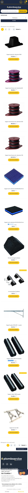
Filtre (14, 20)
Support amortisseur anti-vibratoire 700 (14, 155)
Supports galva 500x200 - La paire (14, 325)
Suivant (18, 29)
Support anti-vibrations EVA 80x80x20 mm (14, 188)
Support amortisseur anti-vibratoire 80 (14, 88)
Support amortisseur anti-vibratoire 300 (14, 121)
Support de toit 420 (14, 427)
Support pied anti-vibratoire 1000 (14, 54)
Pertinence (19, 18)
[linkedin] (11, 464)
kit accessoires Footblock (14, 291)
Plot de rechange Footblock (14, 258)
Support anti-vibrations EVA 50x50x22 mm (14, 222)
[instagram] (7, 464)
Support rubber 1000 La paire (14, 394)
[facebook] (3, 464)
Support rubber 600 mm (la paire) (14, 358)
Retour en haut (21, 449)
